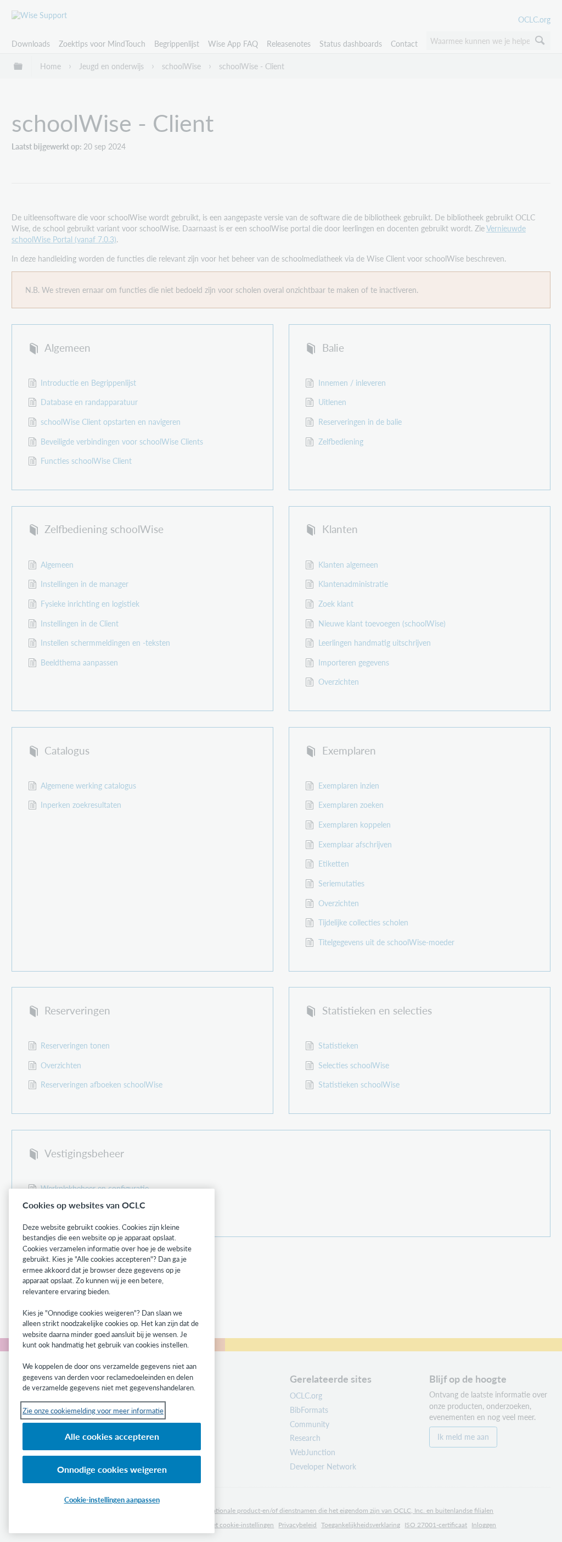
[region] (112, 1361)
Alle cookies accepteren (112, 1436)
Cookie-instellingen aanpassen (112, 1499)
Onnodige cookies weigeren (112, 1469)
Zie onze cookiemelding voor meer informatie (93, 1410)
